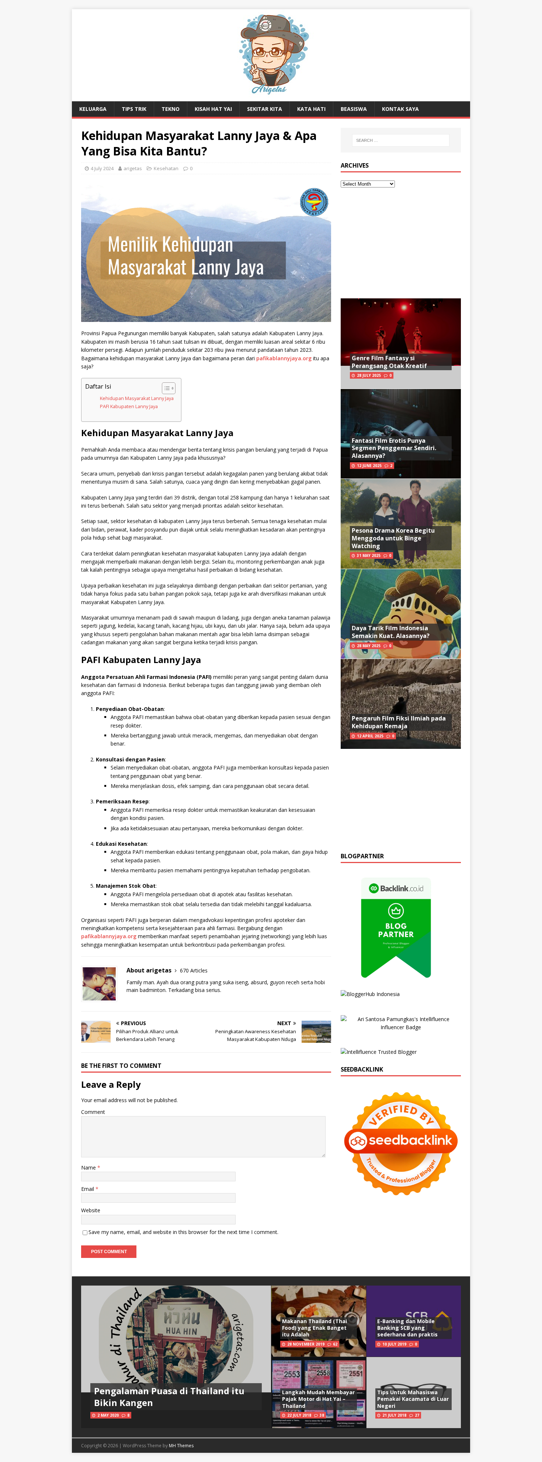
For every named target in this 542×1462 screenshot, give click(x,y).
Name (89, 1167)
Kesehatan (166, 168)
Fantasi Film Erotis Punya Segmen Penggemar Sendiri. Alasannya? (394, 448)
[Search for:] (401, 140)
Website (90, 1210)
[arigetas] (271, 97)
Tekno (170, 108)
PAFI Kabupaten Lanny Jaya (129, 406)
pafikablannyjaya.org (284, 358)
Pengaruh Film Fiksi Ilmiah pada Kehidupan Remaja (399, 722)
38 (322, 1415)
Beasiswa (354, 108)
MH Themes (181, 1445)
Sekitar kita (264, 108)
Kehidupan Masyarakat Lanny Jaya (137, 398)
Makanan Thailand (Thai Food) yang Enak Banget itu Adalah (314, 1328)
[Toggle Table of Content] (165, 388)
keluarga (93, 108)
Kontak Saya (400, 108)
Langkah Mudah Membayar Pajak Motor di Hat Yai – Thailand (318, 1399)
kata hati (311, 108)
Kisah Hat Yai (213, 108)
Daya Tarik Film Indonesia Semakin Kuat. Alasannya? (391, 632)
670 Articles (194, 970)
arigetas (133, 168)
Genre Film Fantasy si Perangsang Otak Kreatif (389, 362)
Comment (93, 1111)
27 (417, 1415)
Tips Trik (134, 108)
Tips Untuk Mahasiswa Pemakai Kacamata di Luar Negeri (413, 1399)
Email (88, 1188)
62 (335, 1344)
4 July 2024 (102, 168)
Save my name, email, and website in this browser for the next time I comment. (183, 1231)
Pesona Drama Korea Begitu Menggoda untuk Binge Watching (393, 538)
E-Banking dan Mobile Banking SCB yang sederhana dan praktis (407, 1328)
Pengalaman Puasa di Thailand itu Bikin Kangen (169, 1396)
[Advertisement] (401, 243)
